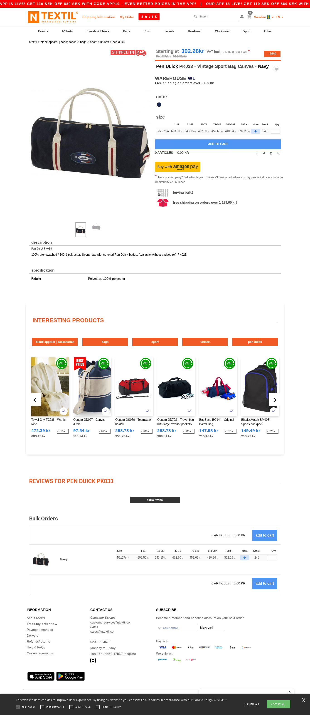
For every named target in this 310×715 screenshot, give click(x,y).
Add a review (155, 500)
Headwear (195, 31)
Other (268, 31)
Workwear (222, 31)
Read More (220, 700)
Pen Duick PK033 (41, 248)
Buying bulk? (183, 192)
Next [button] (32, 138)
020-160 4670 (100, 642)
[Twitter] (264, 153)
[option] (90, 133)
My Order (127, 17)
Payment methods (40, 629)
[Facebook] (257, 153)
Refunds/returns (38, 641)
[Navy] (159, 104)
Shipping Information (98, 17)
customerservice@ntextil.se (110, 622)
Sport (247, 31)
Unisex (205, 342)
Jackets (169, 31)
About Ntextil (36, 618)
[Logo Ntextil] (53, 17)
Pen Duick (167, 66)
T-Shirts (67, 31)
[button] (242, 17)
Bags (126, 31)
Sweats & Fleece (97, 31)
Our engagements (40, 653)
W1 (191, 78)
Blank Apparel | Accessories (55, 342)
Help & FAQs (36, 647)
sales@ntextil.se (102, 631)
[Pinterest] (271, 153)
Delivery (32, 635)
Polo (147, 31)
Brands (43, 31)
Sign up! (206, 627)
